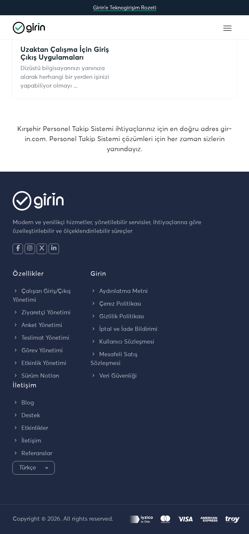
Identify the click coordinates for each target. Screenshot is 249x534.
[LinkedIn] (54, 249)
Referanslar (36, 453)
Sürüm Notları (39, 376)
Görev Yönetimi (41, 351)
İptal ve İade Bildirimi (128, 329)
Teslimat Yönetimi (44, 338)
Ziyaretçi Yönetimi (45, 313)
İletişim (30, 441)
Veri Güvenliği (117, 376)
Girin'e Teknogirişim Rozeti (124, 7)
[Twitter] (42, 249)
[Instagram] (30, 249)
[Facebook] (18, 249)
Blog (27, 403)
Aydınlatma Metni (123, 291)
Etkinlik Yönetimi (43, 363)
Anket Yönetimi (41, 325)
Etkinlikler (34, 428)
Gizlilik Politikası (121, 317)
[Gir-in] (29, 27)
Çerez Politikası (119, 304)
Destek (30, 416)
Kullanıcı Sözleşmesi (126, 342)
